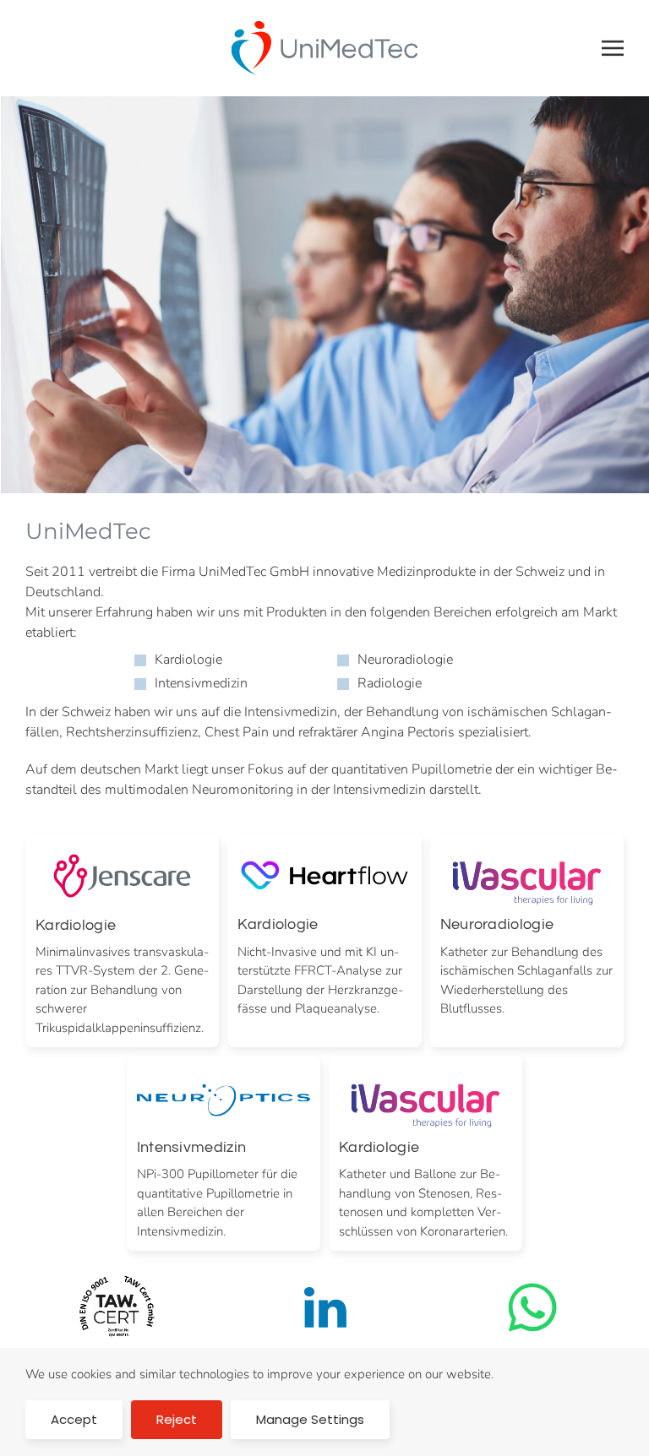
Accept (74, 1419)
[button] (613, 48)
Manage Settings (310, 1419)
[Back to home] (324, 48)
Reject (176, 1419)
